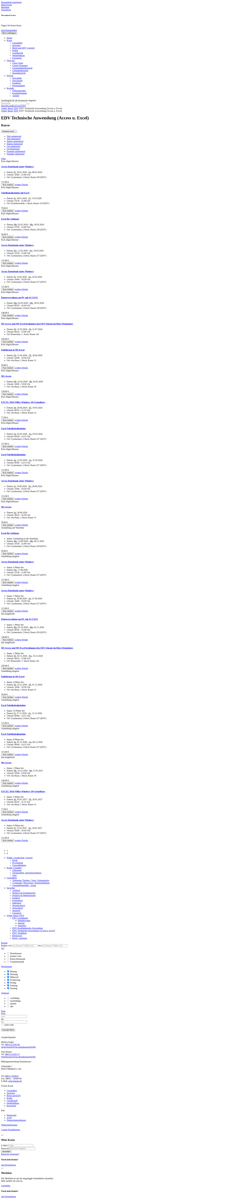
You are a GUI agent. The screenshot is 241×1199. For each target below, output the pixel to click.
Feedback (16, 83)
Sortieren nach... (9, 131)
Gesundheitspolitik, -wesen (24, 885)
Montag (13, 971)
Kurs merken (7, 185)
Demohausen (16, 953)
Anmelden (6, 1151)
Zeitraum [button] (5, 993)
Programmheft (18, 85)
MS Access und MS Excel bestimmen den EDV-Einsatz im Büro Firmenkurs (37, 324)
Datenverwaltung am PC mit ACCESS (19, 297)
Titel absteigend (14, 139)
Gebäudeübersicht (20, 70)
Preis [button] (3, 1011)
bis (39, 945)
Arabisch (16, 890)
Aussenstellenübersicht (22, 68)
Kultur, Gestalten (14, 868)
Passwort (5, 1148)
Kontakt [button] (10, 88)
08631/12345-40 (12, 1044)
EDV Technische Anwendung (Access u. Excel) (33, 930)
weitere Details (21, 184)
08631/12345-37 (12, 1054)
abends (13, 1003)
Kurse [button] (9, 40)
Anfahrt (15, 96)
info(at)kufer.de (15, 1081)
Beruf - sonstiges (19, 938)
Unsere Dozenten (20, 65)
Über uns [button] (11, 60)
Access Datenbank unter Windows (17, 166)
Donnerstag (15, 980)
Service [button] (10, 75)
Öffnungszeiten (19, 90)
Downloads (17, 80)
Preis (3, 1013)
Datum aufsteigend (15, 141)
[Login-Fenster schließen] (2, 1135)
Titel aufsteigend (14, 136)
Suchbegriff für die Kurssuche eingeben (18, 100)
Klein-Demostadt (17, 959)
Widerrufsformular (9, 1125)
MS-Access (6, 376)
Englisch (16, 898)
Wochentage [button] (6, 966)
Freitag (13, 983)
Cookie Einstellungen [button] (10, 1130)
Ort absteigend (13, 149)
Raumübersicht (19, 73)
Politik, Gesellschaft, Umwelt (19, 858)
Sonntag (13, 988)
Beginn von (6, 945)
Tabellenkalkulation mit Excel (15, 193)
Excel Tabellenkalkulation (13, 428)
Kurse (9, 106)
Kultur (15, 50)
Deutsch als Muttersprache (24, 895)
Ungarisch (16, 913)
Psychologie (17, 863)
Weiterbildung (18, 55)
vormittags (14, 998)
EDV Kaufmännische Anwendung (27, 928)
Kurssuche (17, 58)
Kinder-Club (15, 956)
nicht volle (9, 1025)
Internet (21, 923)
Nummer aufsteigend (16, 151)
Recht (14, 860)
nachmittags (15, 1001)
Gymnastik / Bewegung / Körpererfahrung (31, 883)
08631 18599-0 (12, 1076)
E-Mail (4, 1145)
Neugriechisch (18, 905)
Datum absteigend (15, 144)
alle (11, 1006)
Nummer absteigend (15, 154)
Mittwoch (14, 977)
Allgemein (16, 870)
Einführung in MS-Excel (12, 350)
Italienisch (16, 903)
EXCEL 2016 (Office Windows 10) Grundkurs (23, 402)
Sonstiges (22, 925)
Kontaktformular (19, 93)
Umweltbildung (19, 865)
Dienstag (14, 974)
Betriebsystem (24, 920)
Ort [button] (2, 948)
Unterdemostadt (17, 962)
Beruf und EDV (23, 48)
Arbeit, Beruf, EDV (10, 108)
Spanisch (16, 910)
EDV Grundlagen (20, 918)
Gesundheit (17, 43)
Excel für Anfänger (10, 219)
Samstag (13, 985)
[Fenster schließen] (2, 1168)
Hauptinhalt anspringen (11, 2)
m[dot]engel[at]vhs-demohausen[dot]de (18, 1047)
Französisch (17, 900)
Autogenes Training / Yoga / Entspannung (30, 880)
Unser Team (17, 63)
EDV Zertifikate (19, 933)
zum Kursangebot (9, 30)
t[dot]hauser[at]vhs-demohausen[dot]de (18, 1057)
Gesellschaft (17, 53)
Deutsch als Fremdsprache (23, 893)
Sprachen (16, 45)
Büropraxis (17, 935)
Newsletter (17, 78)
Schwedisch (17, 908)
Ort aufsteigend (13, 146)
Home (9, 38)
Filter (3, 158)
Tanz (14, 875)
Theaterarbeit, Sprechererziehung (26, 873)
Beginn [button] (4, 943)
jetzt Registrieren (8, 1165)
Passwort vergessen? (10, 1154)
